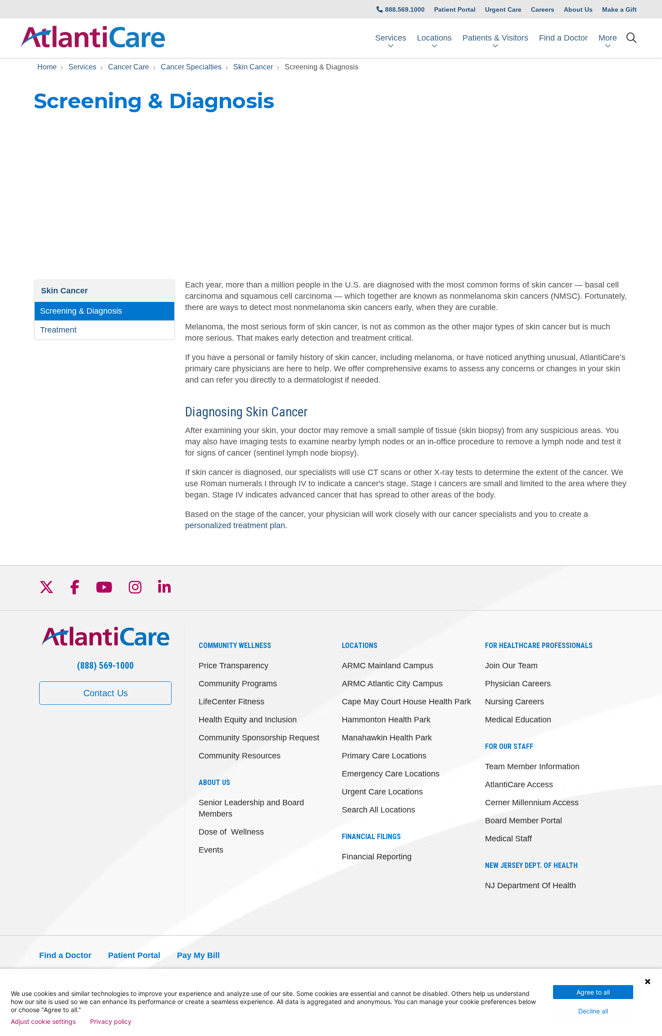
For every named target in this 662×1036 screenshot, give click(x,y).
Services (390, 37)
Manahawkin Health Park (387, 737)
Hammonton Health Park (386, 719)
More (608, 37)
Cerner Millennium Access (532, 802)
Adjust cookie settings (43, 1021)
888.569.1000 (405, 9)
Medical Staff (508, 838)
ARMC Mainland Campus (387, 665)
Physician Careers (518, 683)
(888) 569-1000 (105, 665)
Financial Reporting (377, 856)
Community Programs (238, 683)
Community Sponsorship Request (259, 737)
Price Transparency (233, 665)
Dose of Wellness (231, 831)
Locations (434, 37)
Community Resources (240, 755)
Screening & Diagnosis (81, 310)
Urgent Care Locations (382, 791)
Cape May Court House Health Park (406, 701)
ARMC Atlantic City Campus (392, 683)
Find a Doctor (563, 37)
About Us (578, 9)
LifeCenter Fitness (231, 701)
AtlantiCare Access (519, 784)
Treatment (58, 329)
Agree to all (593, 992)
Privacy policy (110, 1021)
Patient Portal (455, 9)
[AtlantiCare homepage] (93, 38)
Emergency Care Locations (391, 773)
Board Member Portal (523, 820)
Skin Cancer (64, 290)
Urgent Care (503, 9)
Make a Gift (619, 9)
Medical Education (518, 719)
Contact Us (105, 693)
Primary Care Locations (384, 755)
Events (211, 849)
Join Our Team (511, 665)
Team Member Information (532, 766)
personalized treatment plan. (236, 525)
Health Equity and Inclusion (248, 719)
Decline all (593, 1011)
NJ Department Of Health (530, 885)
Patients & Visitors (495, 37)
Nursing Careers (514, 701)
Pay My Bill (198, 955)
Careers (542, 9)
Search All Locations (378, 809)
